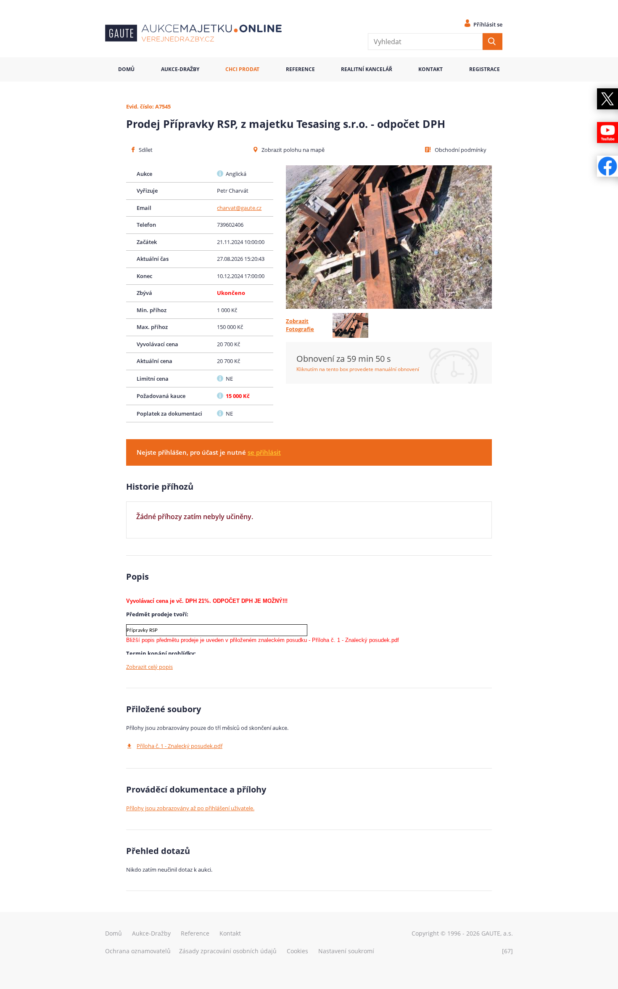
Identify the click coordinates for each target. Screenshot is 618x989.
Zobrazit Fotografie (300, 325)
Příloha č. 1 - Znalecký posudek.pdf (179, 746)
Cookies (297, 951)
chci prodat (242, 69)
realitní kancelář (366, 69)
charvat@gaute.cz (239, 208)
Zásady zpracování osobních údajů (228, 951)
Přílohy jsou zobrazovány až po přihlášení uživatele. (190, 808)
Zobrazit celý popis (149, 667)
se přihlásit (264, 452)
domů (126, 69)
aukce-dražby (180, 69)
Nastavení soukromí (346, 951)
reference (300, 69)
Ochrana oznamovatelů (138, 951)
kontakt (430, 69)
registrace (484, 69)
